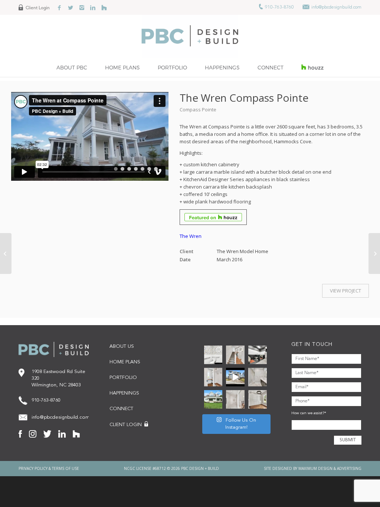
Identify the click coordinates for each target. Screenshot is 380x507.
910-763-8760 (279, 7)
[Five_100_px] (103, 7)
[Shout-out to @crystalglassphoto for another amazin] (235, 399)
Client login (126, 425)
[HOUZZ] (312, 67)
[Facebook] (59, 7)
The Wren (191, 236)
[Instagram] (81, 7)
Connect (121, 408)
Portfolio (123, 377)
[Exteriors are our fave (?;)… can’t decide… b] (235, 377)
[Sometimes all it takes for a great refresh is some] (235, 355)
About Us (121, 346)
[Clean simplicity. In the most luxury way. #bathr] (257, 377)
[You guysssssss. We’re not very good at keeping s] (257, 355)
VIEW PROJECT (345, 290)
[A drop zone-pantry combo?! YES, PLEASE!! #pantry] (213, 377)
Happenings (124, 393)
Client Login (38, 8)
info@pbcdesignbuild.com (336, 7)
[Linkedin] (92, 7)
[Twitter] (70, 7)
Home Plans (124, 362)
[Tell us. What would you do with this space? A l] (257, 399)
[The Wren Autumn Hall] (6, 253)
